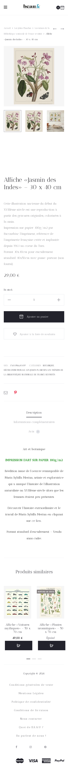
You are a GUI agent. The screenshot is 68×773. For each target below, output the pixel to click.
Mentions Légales (31, 693)
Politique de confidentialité (31, 701)
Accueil (7, 28)
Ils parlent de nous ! (31, 735)
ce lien (36, 521)
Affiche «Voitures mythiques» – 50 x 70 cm (17, 628)
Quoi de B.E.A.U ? (31, 727)
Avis (33, 431)
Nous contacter (31, 718)
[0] (62, 7)
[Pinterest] (45, 747)
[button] (18, 645)
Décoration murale (14, 370)
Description (34, 412)
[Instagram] (30, 747)
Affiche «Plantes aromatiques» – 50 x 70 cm (50, 628)
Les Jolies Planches (22, 28)
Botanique (48, 365)
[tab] (34, 412)
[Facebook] (16, 747)
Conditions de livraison (31, 710)
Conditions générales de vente (31, 684)
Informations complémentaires (34, 422)
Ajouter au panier (37, 316)
